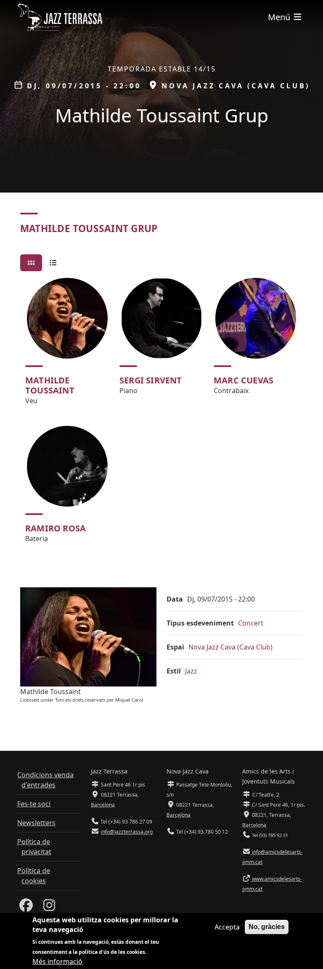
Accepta (227, 927)
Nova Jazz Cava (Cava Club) (230, 647)
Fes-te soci (33, 803)
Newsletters (36, 822)
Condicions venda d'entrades (45, 779)
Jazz (191, 671)
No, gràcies (267, 926)
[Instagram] (49, 907)
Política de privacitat (34, 846)
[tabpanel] (161, 414)
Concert (250, 623)
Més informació (57, 961)
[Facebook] (26, 907)
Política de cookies (33, 875)
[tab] (31, 262)
